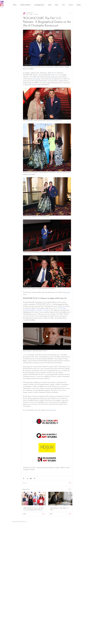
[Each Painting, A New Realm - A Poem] (60, 498)
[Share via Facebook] (23, 478)
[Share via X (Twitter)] (27, 478)
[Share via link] (34, 478)
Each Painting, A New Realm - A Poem (59, 509)
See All (69, 489)
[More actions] (70, 13)
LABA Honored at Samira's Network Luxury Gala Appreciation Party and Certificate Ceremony (33, 509)
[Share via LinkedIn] (31, 478)
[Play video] (47, 336)
